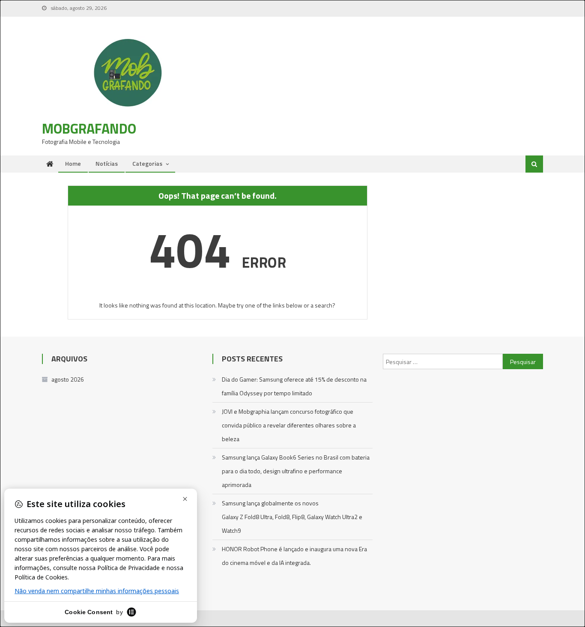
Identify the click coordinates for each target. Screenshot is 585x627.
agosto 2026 (67, 379)
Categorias (147, 163)
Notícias (107, 163)
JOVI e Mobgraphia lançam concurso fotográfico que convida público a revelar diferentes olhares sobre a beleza (289, 425)
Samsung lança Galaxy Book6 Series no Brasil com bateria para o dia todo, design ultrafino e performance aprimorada (296, 471)
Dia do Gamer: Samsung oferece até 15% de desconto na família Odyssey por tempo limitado (294, 386)
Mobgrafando (89, 128)
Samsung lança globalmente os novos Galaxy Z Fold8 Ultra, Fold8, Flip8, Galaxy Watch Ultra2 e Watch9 (292, 517)
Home (73, 163)
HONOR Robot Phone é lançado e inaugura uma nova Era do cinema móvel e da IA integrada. (294, 555)
